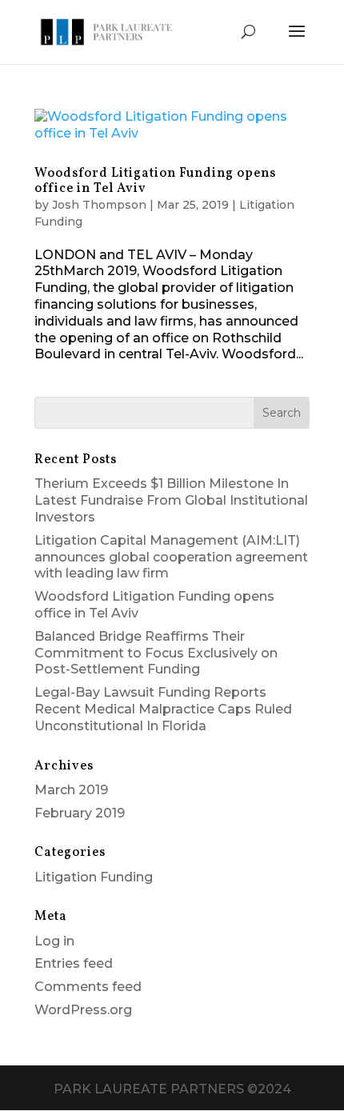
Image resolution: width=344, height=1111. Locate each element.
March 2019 (71, 789)
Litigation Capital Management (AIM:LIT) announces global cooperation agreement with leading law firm (171, 557)
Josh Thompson (99, 205)
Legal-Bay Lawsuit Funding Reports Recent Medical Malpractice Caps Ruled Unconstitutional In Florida (163, 709)
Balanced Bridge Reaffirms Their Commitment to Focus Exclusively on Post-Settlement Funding (156, 653)
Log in (54, 941)
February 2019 (79, 813)
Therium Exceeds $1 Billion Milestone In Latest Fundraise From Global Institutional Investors (171, 500)
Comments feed (88, 986)
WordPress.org (83, 1009)
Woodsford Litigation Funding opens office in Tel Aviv (155, 181)
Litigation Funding (93, 877)
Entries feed (73, 963)
